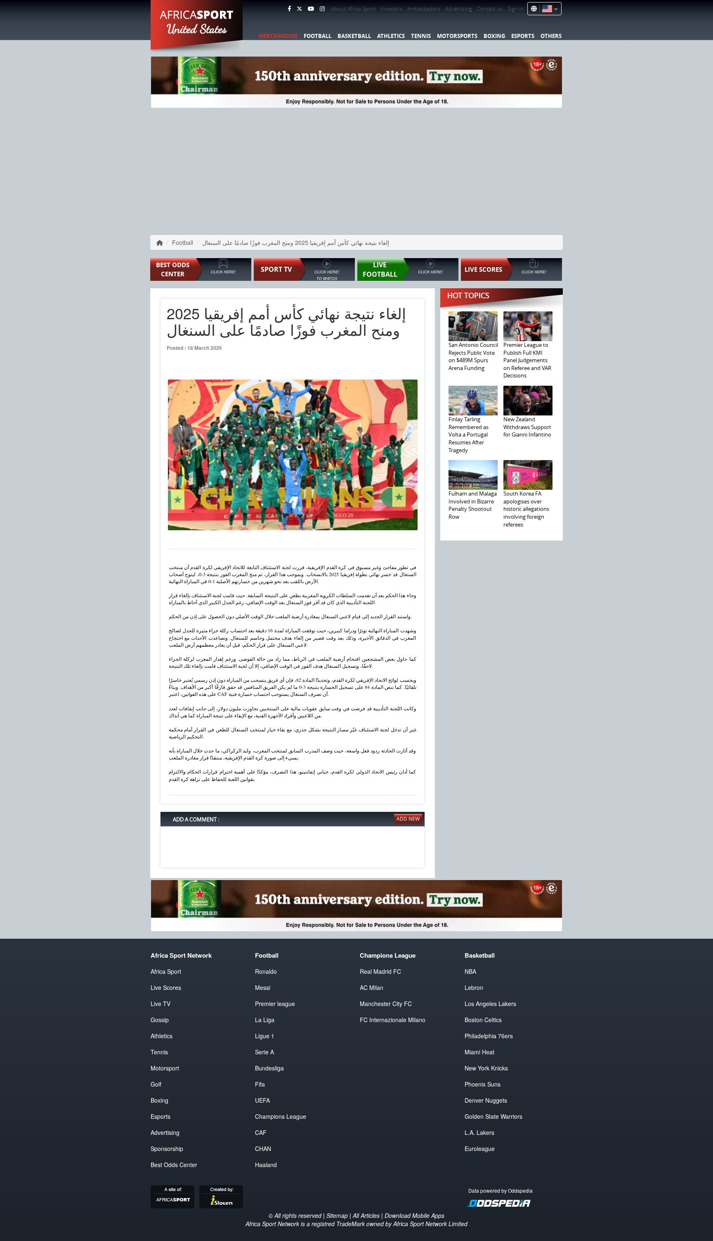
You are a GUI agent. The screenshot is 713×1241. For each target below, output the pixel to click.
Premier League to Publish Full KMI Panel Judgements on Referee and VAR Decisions (527, 360)
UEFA (262, 1100)
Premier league (275, 1003)
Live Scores (166, 987)
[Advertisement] (356, 170)
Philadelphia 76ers (489, 1036)
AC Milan (371, 987)
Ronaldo (266, 971)
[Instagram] (322, 9)
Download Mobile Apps (414, 1215)
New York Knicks (486, 1068)
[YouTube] (311, 9)
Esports (522, 36)
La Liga (264, 1020)
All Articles (366, 1215)
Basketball (354, 36)
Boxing (494, 36)
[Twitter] (299, 9)
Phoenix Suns (483, 1084)
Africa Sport (166, 971)
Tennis (421, 36)
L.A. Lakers (479, 1132)
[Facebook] (289, 9)
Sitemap (337, 1215)
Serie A (264, 1052)
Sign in (516, 8)
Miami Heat (479, 1052)
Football (317, 36)
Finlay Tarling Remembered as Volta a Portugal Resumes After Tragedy (469, 434)
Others (551, 36)
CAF (261, 1132)
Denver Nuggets (486, 1100)
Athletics (391, 36)
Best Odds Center (174, 1164)
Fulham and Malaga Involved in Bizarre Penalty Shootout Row (473, 505)
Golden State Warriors (493, 1116)
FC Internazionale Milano (392, 1020)
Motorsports (457, 36)
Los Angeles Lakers (490, 1003)
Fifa (260, 1084)
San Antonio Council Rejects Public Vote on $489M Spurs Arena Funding (473, 356)
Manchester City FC (386, 1003)
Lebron (474, 987)
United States (197, 28)
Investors (391, 8)
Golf (156, 1084)
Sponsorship (167, 1148)
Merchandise (278, 36)
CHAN (263, 1148)
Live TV (160, 1003)
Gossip (160, 1020)
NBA (470, 971)
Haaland (266, 1164)
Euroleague (480, 1148)
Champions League (280, 1116)
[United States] (548, 8)
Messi (262, 987)
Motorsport (165, 1068)
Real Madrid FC (380, 971)
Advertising (458, 8)
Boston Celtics (483, 1020)
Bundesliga (269, 1068)
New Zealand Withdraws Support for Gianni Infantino (527, 426)
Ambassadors (423, 8)
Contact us (490, 8)
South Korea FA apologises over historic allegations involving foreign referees (526, 509)
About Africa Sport (353, 8)
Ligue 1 (264, 1036)
